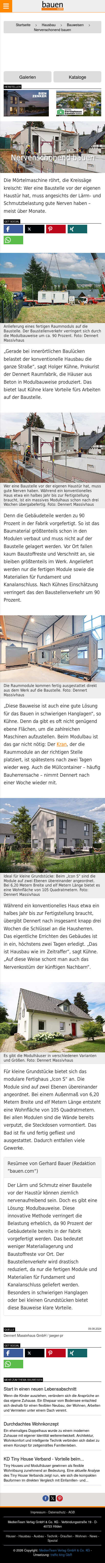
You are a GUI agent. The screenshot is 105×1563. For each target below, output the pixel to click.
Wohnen (81, 1536)
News (93, 1536)
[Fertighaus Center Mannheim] (78, 103)
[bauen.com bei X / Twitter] (53, 1498)
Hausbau (25, 1536)
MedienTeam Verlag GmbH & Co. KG (64, 1550)
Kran (62, 744)
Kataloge (77, 77)
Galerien (27, 77)
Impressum (38, 1512)
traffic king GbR (61, 1554)
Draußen (66, 1536)
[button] (13, 229)
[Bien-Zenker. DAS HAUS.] (26, 103)
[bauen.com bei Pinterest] (60, 1498)
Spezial (53, 1540)
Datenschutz (56, 1512)
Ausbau (39, 1536)
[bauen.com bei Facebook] (45, 1498)
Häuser (11, 1536)
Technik (52, 1536)
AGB (71, 1512)
